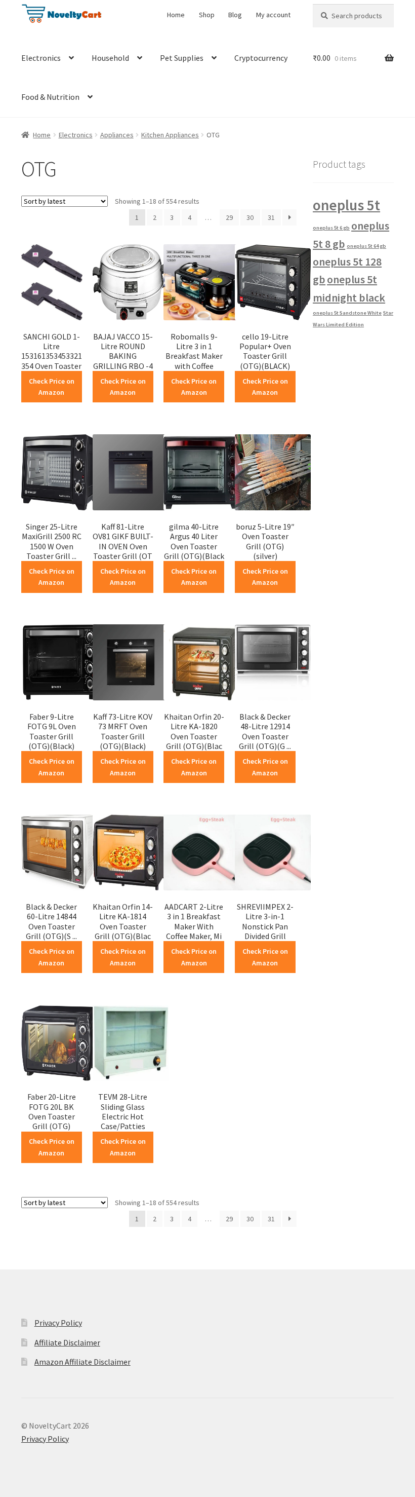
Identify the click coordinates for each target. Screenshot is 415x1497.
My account (273, 14)
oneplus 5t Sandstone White (347, 313)
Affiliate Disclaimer (67, 1342)
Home (176, 14)
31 (271, 217)
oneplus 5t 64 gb (366, 246)
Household (110, 58)
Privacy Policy (58, 1323)
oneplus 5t (346, 205)
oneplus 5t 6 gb (331, 227)
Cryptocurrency (260, 58)
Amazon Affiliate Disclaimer (82, 1362)
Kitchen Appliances (170, 134)
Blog (235, 14)
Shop (207, 14)
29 (229, 217)
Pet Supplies (181, 58)
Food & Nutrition (50, 97)
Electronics (41, 58)
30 (250, 217)
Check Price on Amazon (51, 387)
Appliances (117, 134)
